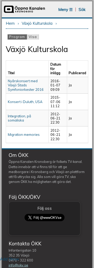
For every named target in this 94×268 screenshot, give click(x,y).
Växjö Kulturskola (37, 23)
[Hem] (24, 12)
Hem (10, 23)
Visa (33, 37)
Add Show (9, 259)
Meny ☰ (65, 9)
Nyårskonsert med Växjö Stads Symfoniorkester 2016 (26, 85)
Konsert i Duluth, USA (25, 102)
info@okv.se (18, 265)
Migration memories (24, 134)
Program (18, 37)
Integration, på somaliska (19, 118)
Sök (82, 9)
